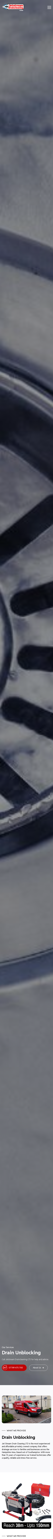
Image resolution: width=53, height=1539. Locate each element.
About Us (37, 1367)
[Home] (13, 7)
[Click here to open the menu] (49, 7)
